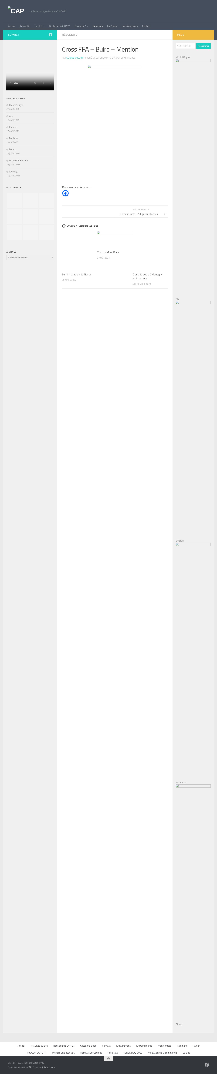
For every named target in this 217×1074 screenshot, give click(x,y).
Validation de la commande (162, 1052)
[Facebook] (65, 193)
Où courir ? (80, 26)
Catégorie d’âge (88, 1045)
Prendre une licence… (63, 1052)
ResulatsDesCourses (91, 1052)
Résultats (98, 26)
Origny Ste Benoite (18, 160)
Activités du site (39, 1045)
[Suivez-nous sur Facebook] (50, 35)
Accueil (11, 26)
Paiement (182, 1045)
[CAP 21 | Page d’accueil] (17, 11)
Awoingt (13, 171)
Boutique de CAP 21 (59, 26)
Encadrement (123, 1045)
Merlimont (14, 138)
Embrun (13, 127)
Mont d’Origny (16, 105)
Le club (38, 26)
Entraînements (130, 26)
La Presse (112, 26)
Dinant (12, 149)
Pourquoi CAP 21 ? (36, 1052)
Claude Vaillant (75, 57)
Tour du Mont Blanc (108, 252)
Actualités (25, 26)
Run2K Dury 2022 (132, 1052)
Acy (11, 116)
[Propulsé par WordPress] (30, 1067)
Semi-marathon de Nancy (76, 274)
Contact (146, 26)
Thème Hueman (49, 1067)
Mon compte (164, 1045)
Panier (196, 1045)
